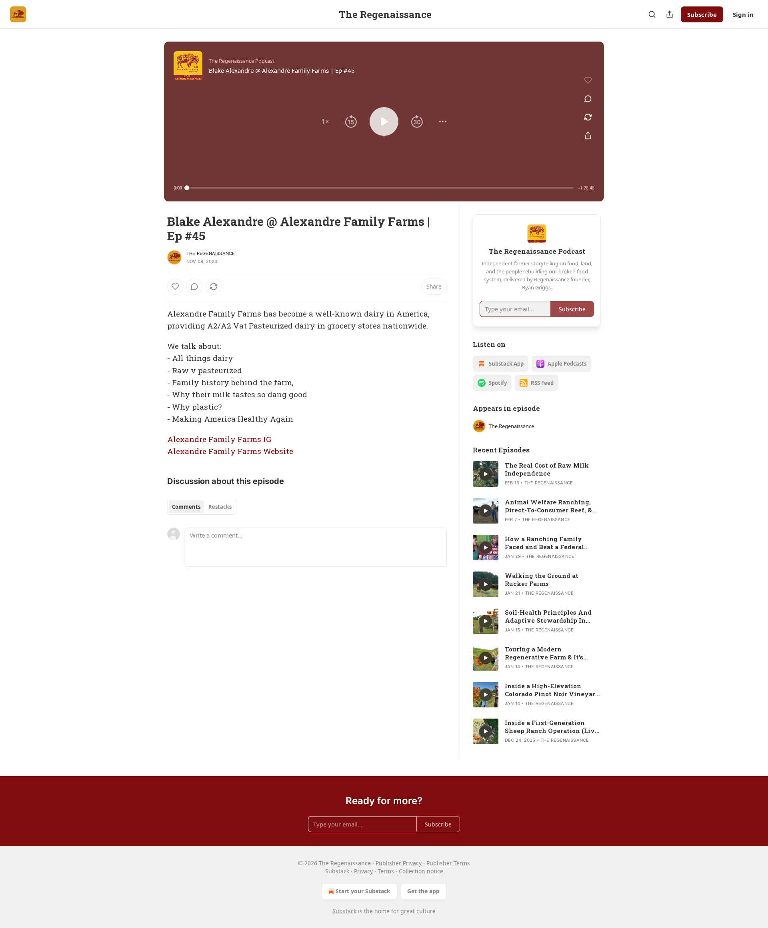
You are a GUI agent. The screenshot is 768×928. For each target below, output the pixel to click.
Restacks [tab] (220, 506)
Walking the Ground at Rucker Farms (541, 579)
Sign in (743, 14)
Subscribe (702, 14)
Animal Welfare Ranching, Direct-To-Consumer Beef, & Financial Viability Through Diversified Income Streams (550, 506)
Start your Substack (363, 891)
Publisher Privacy (399, 863)
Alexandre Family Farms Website (230, 451)
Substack (344, 911)
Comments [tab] (186, 506)
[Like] (175, 287)
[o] (485, 474)
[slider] (380, 188)
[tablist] (201, 507)
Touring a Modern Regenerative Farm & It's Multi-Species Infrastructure (551, 653)
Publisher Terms (448, 863)
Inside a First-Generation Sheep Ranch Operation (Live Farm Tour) (551, 727)
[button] (325, 121)
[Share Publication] (670, 14)
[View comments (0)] (588, 98)
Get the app (423, 891)
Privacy (363, 871)
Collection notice (421, 871)
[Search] (652, 14)
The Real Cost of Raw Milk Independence (547, 469)
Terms (386, 871)
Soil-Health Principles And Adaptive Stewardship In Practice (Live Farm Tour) (548, 616)
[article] (537, 474)
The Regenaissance (210, 253)
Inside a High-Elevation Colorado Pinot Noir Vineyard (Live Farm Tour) (552, 690)
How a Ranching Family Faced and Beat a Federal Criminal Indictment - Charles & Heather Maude (552, 543)
